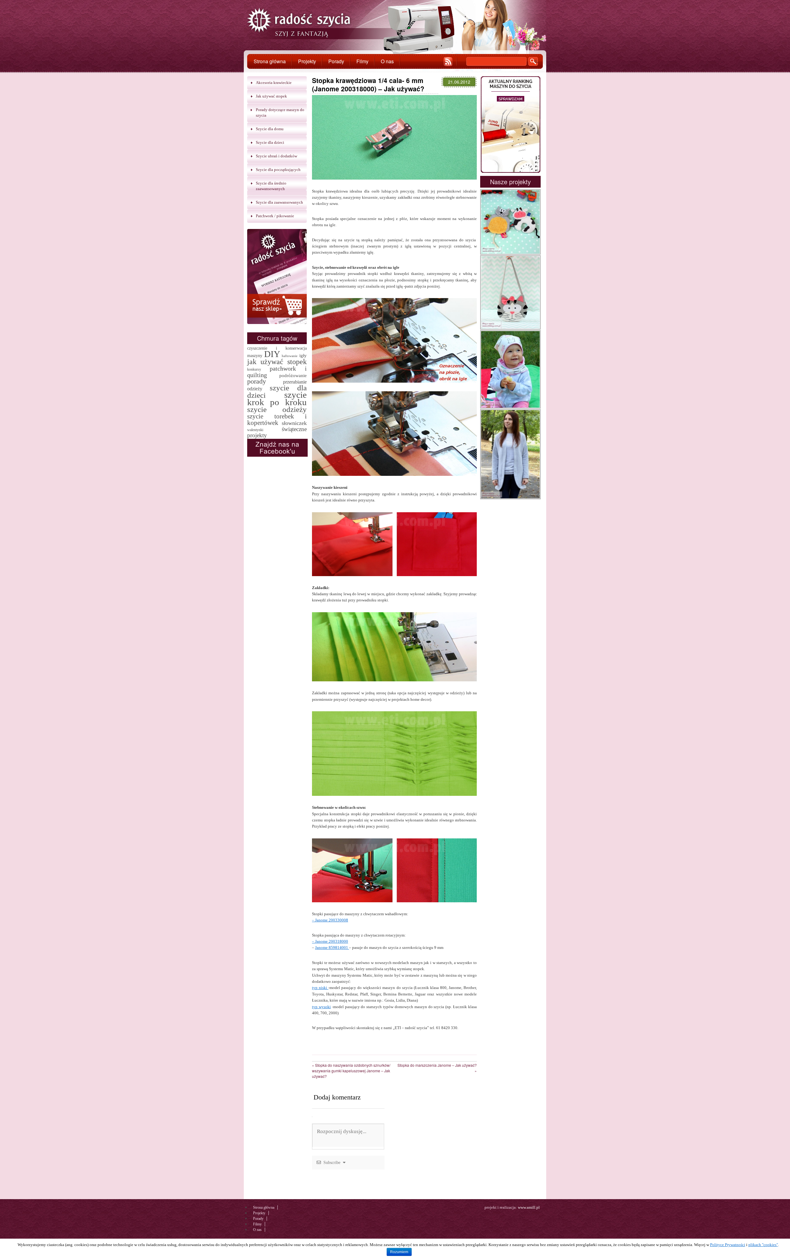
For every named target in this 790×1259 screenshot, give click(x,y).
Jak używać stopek (271, 96)
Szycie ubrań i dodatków (276, 156)
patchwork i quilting (277, 371)
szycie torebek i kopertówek (277, 419)
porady (256, 381)
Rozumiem (399, 1252)
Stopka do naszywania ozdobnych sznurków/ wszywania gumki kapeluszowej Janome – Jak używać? (351, 1070)
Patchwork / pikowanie (275, 216)
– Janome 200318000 (330, 941)
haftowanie (289, 356)
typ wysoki (321, 1006)
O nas (387, 61)
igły (303, 355)
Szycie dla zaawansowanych (279, 202)
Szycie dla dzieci (270, 142)
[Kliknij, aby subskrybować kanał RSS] (448, 61)
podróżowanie (293, 375)
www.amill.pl (529, 1207)
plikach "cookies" (763, 1244)
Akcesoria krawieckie (274, 82)
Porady (336, 61)
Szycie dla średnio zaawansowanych (271, 186)
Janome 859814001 (332, 947)
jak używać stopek (277, 361)
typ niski (320, 987)
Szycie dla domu (270, 129)
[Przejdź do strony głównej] (299, 23)
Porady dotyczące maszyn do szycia (280, 112)
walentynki (255, 430)
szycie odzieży (277, 409)
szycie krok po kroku (277, 398)
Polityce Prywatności (727, 1244)
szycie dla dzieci (277, 391)
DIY (272, 354)
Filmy (362, 61)
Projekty (307, 61)
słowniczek (294, 423)
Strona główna (270, 61)
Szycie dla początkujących (278, 169)
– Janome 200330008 (330, 920)
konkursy (254, 369)
